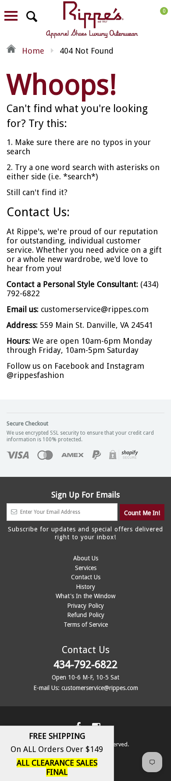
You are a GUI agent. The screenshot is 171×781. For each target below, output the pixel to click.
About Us (85, 558)
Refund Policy (85, 614)
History (85, 586)
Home (32, 50)
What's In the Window (85, 595)
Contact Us (85, 577)
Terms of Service (86, 624)
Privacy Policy (85, 605)
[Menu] (11, 15)
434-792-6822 (85, 664)
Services (85, 567)
